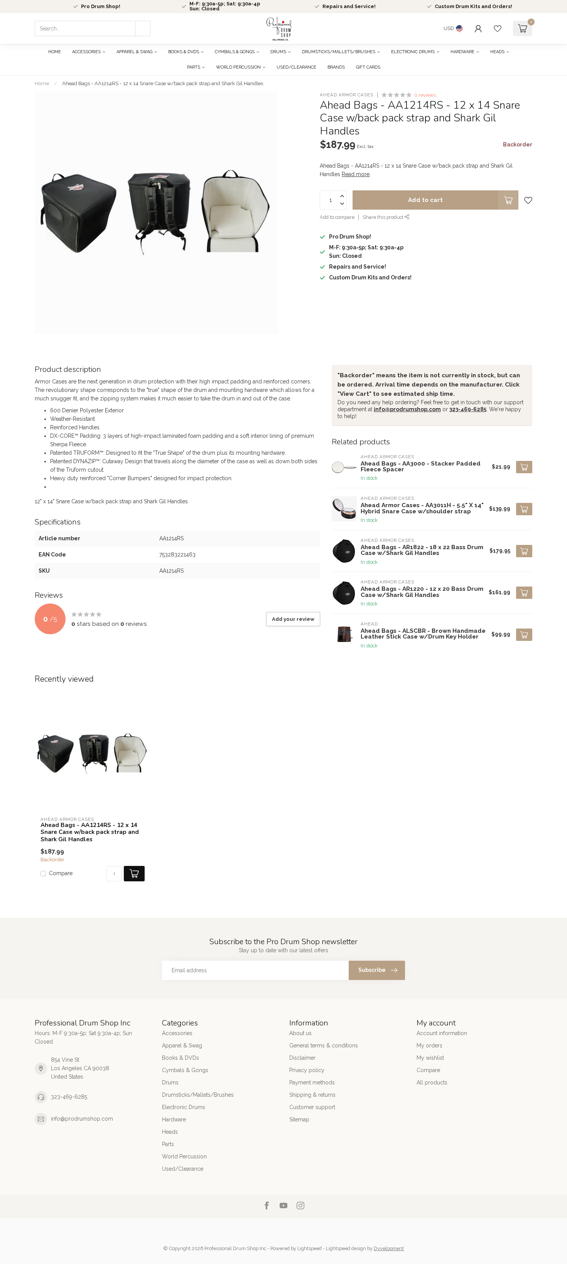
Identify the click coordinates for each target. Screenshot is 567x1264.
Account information (442, 1033)
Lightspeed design (346, 1248)
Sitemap (299, 1119)
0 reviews (425, 95)
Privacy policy (306, 1070)
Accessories (86, 51)
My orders (429, 1045)
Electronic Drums (413, 51)
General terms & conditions (323, 1045)
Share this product (384, 217)
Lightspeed (309, 1248)
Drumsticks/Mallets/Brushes (338, 51)
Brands (336, 67)
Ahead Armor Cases (346, 95)
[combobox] (92, 28)
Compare (61, 873)
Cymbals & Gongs (235, 51)
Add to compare (337, 217)
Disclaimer (302, 1058)
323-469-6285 (467, 409)
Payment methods (312, 1082)
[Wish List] (497, 28)
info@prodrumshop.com (407, 409)
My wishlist (430, 1058)
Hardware (462, 51)
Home (54, 51)
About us (300, 1033)
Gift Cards (368, 67)
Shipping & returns (312, 1095)
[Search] (142, 28)
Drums (278, 51)
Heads (497, 51)
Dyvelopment (389, 1248)
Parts (193, 67)
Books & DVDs (183, 51)
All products (432, 1082)
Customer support (312, 1107)
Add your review (293, 619)
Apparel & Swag (134, 51)
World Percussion (238, 67)
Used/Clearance (296, 67)
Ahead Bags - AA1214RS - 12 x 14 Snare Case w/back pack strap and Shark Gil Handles (162, 83)
